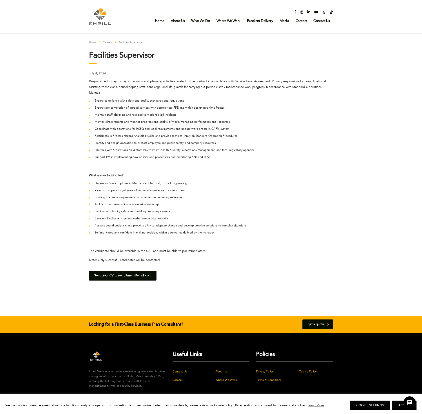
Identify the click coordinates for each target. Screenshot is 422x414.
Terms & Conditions (269, 380)
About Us (178, 21)
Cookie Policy (307, 371)
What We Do (200, 21)
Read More (316, 405)
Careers (301, 21)
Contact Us (321, 21)
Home (159, 21)
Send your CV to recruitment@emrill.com (122, 275)
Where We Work (228, 21)
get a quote (316, 324)
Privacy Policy (264, 371)
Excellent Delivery (260, 21)
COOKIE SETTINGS (370, 405)
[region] (211, 404)
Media (284, 21)
